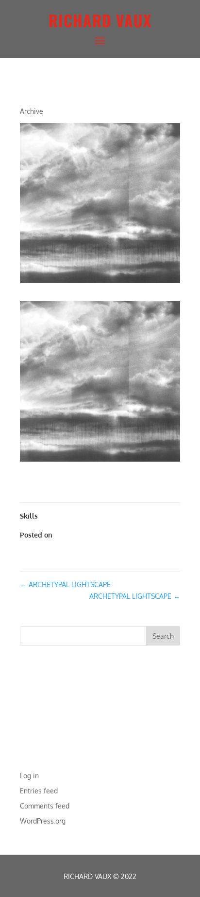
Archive (31, 111)
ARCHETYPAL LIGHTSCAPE (65, 584)
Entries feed (39, 791)
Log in (29, 775)
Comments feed (44, 806)
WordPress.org (43, 821)
